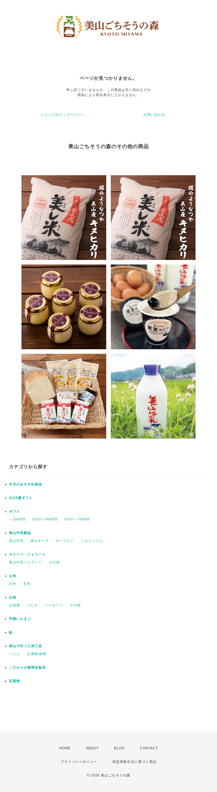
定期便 (14, 681)
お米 (12, 576)
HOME (65, 748)
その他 (54, 562)
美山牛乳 (16, 541)
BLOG (119, 748)
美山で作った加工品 (25, 646)
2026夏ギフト (21, 498)
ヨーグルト (65, 541)
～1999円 (17, 519)
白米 (12, 584)
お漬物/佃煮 (36, 654)
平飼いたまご (20, 619)
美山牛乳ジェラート (25, 562)
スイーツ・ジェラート (27, 554)
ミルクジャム (92, 541)
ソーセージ (54, 605)
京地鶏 (14, 605)
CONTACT (149, 748)
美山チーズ (40, 541)
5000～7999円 (77, 519)
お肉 (12, 597)
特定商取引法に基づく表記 (134, 762)
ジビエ (32, 605)
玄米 (27, 584)
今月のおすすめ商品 (25, 484)
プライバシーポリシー (78, 762)
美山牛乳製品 (20, 533)
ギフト (14, 511)
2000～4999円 (45, 519)
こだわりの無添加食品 (27, 667)
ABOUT (92, 748)
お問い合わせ (154, 115)
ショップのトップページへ (63, 115)
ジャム (14, 654)
